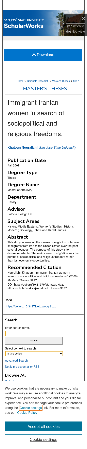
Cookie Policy (27, 412)
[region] (43, 415)
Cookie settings (31, 407)
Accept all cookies (44, 426)
